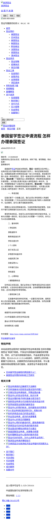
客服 (17, 16)
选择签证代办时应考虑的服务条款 (23, 426)
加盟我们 (15, 113)
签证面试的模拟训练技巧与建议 (22, 429)
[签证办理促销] (8, 126)
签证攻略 (15, 61)
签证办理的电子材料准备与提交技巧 (24, 398)
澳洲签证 (15, 55)
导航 (11, 16)
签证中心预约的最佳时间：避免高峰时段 (26, 423)
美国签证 (15, 34)
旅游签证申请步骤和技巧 (19, 441)
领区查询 (15, 83)
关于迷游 (10, 95)
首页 (8, 28)
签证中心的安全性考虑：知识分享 (23, 395)
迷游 (8, 518)
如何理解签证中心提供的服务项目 (23, 435)
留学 (13, 338)
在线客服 (15, 98)
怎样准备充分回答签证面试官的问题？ (25, 389)
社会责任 (15, 110)
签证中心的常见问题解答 (19, 420)
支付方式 (15, 104)
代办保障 (10, 461)
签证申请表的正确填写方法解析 (22, 386)
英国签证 (15, 52)
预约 (8, 509)
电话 (8, 512)
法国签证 (15, 49)
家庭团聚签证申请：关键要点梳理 (23, 432)
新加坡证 (15, 46)
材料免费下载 (12, 86)
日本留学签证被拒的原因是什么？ (21, 372)
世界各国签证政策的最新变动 (21, 404)
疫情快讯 (15, 64)
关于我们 (10, 452)
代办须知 (10, 458)
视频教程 (10, 89)
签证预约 (10, 31)
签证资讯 (10, 58)
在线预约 (15, 74)
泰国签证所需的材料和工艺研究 (20, 375)
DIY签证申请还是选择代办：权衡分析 (25, 410)
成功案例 (10, 467)
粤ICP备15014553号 (10, 501)
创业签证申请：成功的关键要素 (22, 416)
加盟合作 (10, 470)
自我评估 (15, 77)
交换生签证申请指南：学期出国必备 (24, 392)
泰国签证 (15, 40)
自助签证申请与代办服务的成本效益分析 (26, 401)
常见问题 (15, 67)
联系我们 (15, 101)
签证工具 (10, 71)
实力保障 (15, 107)
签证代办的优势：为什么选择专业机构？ (26, 438)
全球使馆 (15, 80)
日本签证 (15, 37)
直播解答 (10, 92)
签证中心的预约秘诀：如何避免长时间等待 (27, 407)
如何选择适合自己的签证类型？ (22, 413)
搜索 (4, 16)
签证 (13, 169)
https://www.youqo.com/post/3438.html (24, 334)
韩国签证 (15, 43)
